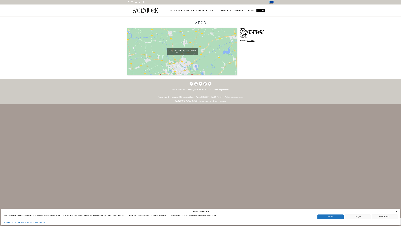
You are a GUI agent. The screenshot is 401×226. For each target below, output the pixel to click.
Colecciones (200, 11)
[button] (397, 211)
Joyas (211, 11)
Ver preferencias (384, 217)
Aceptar (330, 217)
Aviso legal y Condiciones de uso (36, 222)
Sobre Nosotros (174, 11)
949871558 (250, 41)
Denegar (358, 217)
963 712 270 (205, 97)
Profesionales (238, 11)
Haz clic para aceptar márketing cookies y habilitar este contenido (182, 52)
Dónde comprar (223, 11)
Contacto (261, 11)
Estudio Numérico (219, 101)
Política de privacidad (20, 222)
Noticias (251, 11)
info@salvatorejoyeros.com (233, 97)
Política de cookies (8, 222)
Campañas (188, 11)
